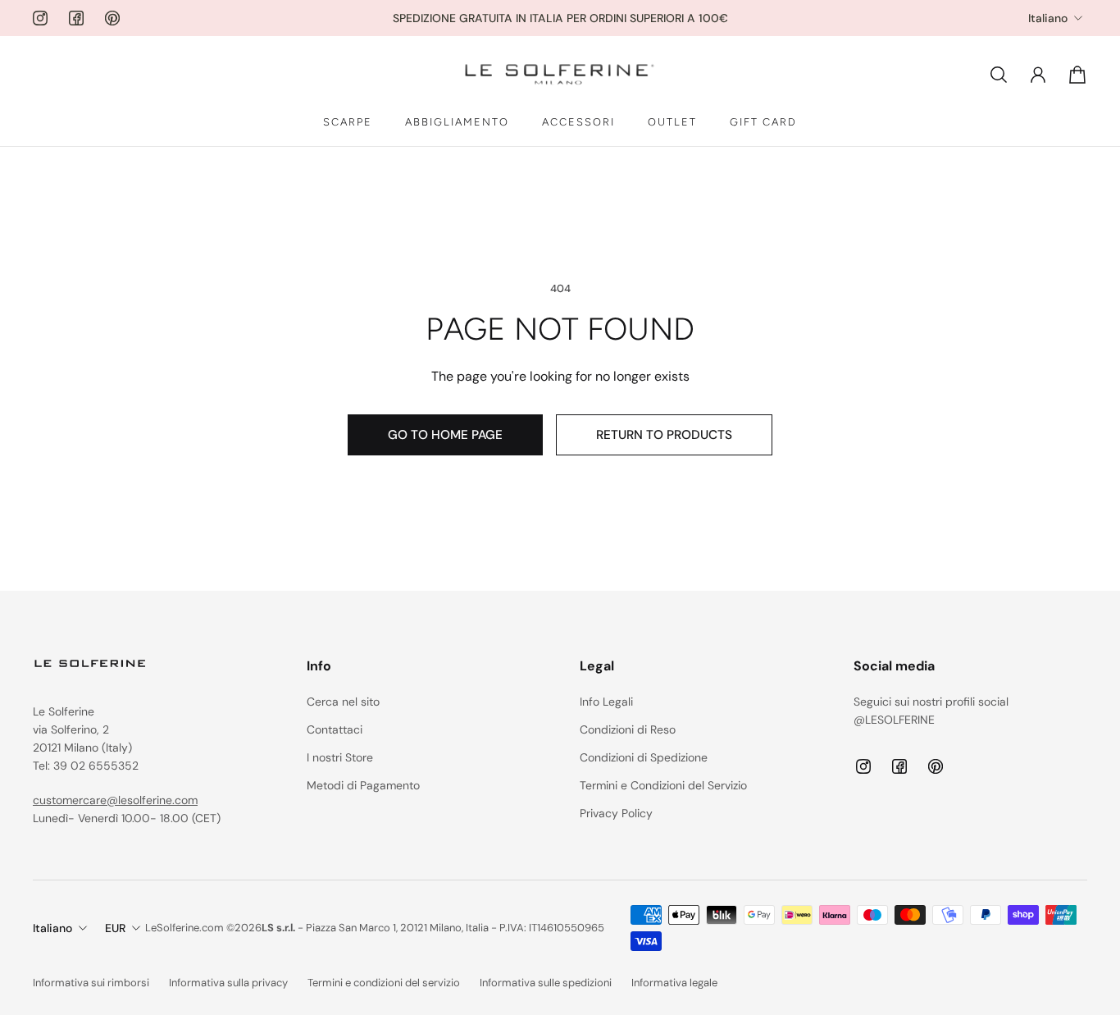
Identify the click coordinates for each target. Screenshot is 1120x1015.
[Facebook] (76, 18)
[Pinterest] (112, 18)
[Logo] (560, 75)
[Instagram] (40, 18)
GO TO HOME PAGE (445, 435)
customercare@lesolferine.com (115, 800)
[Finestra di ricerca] (998, 75)
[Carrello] (1077, 75)
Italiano (1048, 18)
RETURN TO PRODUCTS (664, 435)
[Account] (1038, 75)
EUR (115, 928)
